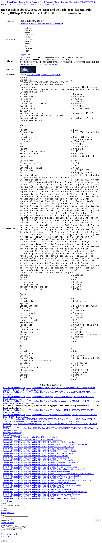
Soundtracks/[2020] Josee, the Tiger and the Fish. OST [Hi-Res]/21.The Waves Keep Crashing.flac (42, 476)
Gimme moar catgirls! (9, 534)
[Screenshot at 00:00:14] (28, 72)
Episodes (10, 513)
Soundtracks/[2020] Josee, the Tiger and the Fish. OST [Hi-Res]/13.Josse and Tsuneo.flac (38, 460)
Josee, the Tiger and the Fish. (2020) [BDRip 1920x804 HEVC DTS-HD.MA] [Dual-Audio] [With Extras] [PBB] (48, 3)
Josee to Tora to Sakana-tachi (30, 2)
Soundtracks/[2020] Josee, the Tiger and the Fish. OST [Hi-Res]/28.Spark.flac (34, 487)
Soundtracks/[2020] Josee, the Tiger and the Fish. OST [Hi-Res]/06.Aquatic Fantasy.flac (38, 449)
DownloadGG (48, 24)
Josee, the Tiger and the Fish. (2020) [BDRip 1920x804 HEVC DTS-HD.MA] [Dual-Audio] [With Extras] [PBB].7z (49, 419)
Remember (5, 520)
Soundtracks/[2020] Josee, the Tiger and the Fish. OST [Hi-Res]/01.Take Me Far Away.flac (39, 442)
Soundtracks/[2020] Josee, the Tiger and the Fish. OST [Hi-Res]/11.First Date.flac (35, 456)
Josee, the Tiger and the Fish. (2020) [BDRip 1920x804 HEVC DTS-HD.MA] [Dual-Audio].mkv (42, 421)
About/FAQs (6, 536)
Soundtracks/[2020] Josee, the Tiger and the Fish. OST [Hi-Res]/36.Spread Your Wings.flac (39, 498)
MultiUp (58, 24)
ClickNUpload (35, 24)
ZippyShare (25, 55)
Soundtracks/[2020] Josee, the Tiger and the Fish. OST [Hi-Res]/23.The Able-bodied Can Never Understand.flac (47, 480)
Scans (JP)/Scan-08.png (12, 430)
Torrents (4, 510)
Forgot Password (7, 523)
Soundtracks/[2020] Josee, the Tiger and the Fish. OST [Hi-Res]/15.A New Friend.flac (37, 465)
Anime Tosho (6, 501)
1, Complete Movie (51, 2)
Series (3, 513)
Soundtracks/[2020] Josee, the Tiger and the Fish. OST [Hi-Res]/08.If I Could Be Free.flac (38, 453)
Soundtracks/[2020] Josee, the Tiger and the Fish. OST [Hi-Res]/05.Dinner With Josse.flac (38, 446)
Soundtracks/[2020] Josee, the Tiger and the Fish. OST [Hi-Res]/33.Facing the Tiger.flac (38, 496)
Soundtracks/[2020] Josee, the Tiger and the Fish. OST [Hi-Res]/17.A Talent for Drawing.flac (40, 467)
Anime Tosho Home (9, 2)
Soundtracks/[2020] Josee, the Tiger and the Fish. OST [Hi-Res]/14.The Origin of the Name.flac (41, 462)
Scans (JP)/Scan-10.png (12, 435)
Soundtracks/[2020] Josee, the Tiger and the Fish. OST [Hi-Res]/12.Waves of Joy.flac (36, 458)
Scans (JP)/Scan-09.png (12, 433)
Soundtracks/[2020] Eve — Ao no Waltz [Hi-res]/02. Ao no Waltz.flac (30, 437)
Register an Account (9, 525)
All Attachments (33, 75)
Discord (4, 541)
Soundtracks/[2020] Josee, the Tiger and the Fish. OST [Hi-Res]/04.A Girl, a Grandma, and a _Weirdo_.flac (45, 444)
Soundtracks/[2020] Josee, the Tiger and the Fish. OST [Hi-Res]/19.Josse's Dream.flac (37, 471)
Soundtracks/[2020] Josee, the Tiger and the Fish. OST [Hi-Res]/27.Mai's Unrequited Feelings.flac (42, 485)
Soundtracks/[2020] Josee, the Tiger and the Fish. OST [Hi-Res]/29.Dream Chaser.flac (37, 489)
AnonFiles (24, 24)
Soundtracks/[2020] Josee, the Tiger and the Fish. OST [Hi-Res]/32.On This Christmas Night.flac (41, 494)
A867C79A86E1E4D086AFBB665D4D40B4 (38, 64)
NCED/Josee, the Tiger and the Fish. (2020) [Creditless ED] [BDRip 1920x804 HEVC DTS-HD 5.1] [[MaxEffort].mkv (50, 428)
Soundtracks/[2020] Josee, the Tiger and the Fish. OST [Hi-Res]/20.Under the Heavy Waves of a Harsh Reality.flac (48, 474)
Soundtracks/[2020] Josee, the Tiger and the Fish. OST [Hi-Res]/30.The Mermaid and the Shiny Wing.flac (45, 492)
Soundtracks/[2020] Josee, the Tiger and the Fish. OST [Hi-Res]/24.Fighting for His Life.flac (39, 483)
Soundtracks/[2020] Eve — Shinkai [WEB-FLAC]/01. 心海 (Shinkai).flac (32, 439)
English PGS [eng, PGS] (51, 75)
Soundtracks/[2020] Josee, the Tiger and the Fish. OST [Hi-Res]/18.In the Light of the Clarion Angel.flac (44, 469)
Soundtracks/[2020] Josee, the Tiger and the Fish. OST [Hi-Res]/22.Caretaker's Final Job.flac (39, 478)
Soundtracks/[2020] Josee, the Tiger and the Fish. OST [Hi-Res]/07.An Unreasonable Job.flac (40, 451)
